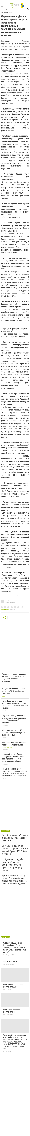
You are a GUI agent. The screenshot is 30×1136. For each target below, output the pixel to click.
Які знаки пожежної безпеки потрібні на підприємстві (14, 743)
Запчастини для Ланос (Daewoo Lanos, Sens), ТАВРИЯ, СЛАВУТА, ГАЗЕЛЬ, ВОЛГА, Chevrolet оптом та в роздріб (14, 947)
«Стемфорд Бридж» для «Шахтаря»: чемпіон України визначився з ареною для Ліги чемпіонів (15, 704)
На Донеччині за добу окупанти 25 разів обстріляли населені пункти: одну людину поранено (12, 865)
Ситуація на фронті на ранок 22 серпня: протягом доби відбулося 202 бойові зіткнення (14, 677)
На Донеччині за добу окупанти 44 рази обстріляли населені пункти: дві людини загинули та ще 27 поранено (14, 772)
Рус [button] (6, 9)
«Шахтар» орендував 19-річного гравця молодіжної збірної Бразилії (13, 732)
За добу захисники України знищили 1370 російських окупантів (15, 838)
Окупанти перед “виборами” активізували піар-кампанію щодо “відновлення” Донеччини (14, 719)
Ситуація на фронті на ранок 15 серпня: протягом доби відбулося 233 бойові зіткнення (15, 850)
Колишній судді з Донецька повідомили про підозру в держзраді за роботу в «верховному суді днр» (13, 757)
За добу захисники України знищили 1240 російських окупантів (13, 690)
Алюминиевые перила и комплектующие (13, 985)
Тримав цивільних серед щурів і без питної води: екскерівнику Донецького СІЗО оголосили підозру (14, 879)
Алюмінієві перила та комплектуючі (12, 1010)
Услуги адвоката (10, 961)
